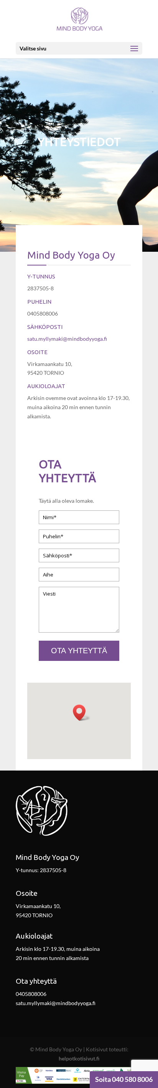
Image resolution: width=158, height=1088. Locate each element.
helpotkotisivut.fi (79, 1058)
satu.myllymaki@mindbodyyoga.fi (67, 338)
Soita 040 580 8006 (124, 1079)
